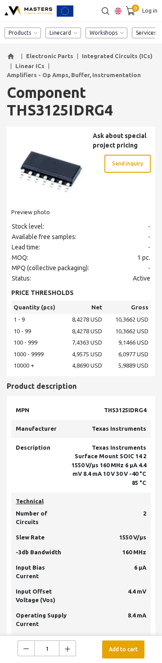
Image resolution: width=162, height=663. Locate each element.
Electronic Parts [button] (49, 56)
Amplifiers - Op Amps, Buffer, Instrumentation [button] (74, 75)
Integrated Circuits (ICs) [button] (117, 56)
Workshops (103, 33)
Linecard (60, 33)
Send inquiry (127, 163)
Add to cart (123, 649)
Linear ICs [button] (30, 66)
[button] (12, 56)
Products (20, 33)
